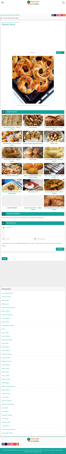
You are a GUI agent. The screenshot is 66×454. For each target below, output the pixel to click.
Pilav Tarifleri (5, 372)
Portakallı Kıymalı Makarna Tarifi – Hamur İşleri (12, 192)
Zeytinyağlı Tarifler (7, 433)
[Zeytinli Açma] (33, 80)
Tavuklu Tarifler (6, 422)
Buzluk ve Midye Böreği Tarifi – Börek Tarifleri (33, 176)
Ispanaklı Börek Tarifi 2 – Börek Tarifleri (54, 192)
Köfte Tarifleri (6, 350)
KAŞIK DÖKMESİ (12, 208)
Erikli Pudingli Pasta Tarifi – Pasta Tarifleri (54, 208)
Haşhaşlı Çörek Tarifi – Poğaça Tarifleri (33, 208)
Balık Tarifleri (5, 300)
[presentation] (1, 17)
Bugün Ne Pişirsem (7, 315)
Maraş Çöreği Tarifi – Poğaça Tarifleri (12, 128)
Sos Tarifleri (5, 411)
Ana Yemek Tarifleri (7, 293)
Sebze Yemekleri (7, 401)
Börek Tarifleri (6, 311)
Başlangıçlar (5, 304)
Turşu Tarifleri (6, 426)
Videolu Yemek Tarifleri (8, 429)
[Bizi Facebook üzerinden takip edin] (52, 15)
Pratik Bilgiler (6, 383)
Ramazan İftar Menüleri (9, 386)
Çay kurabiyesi (33, 127)
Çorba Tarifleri (6, 318)
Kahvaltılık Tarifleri (7, 340)
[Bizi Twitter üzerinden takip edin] (55, 15)
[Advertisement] (33, 9)
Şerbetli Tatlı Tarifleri (8, 404)
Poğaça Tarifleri (6, 379)
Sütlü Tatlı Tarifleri (7, 415)
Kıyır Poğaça (33, 159)
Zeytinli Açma (16, 22)
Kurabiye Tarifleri (7, 354)
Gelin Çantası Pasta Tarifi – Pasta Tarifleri (54, 176)
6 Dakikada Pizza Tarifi (11, 175)
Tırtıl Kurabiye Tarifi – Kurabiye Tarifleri (54, 160)
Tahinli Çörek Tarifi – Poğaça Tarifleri (12, 160)
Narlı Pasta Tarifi (33, 192)
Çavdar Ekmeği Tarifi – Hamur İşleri (54, 128)
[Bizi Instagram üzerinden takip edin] (57, 15)
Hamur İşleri (5, 332)
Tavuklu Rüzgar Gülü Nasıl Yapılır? (33, 143)
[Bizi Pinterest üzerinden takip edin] (62, 15)
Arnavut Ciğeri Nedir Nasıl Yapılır (10, 18)
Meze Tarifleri (6, 365)
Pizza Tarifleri (6, 376)
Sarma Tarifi (5, 397)
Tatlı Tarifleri (5, 419)
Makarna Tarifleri (6, 361)
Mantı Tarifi (54, 143)
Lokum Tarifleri (6, 358)
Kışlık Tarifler (5, 347)
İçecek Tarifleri (6, 336)
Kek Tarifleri (5, 343)
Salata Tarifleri (6, 393)
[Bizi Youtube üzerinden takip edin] (60, 15)
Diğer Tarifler (5, 322)
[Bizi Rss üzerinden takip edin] (65, 15)
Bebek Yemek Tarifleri (8, 307)
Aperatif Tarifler (6, 297)
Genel (3, 329)
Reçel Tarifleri (6, 390)
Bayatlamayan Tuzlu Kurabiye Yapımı (12, 144)
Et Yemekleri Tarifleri (8, 325)
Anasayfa (4, 22)
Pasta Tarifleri (6, 368)
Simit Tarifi (5, 408)
